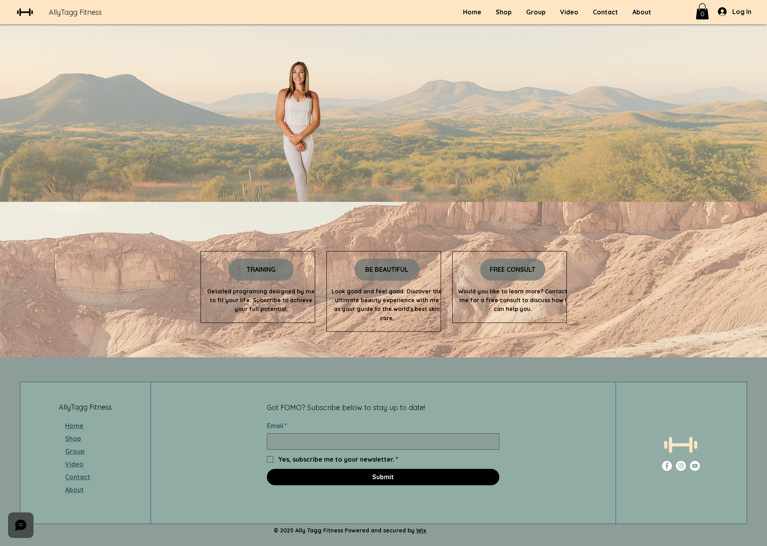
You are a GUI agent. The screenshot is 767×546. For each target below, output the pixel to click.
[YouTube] (695, 466)
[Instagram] (681, 466)
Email (277, 426)
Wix (421, 530)
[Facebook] (667, 466)
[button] (702, 11)
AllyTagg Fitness (75, 12)
